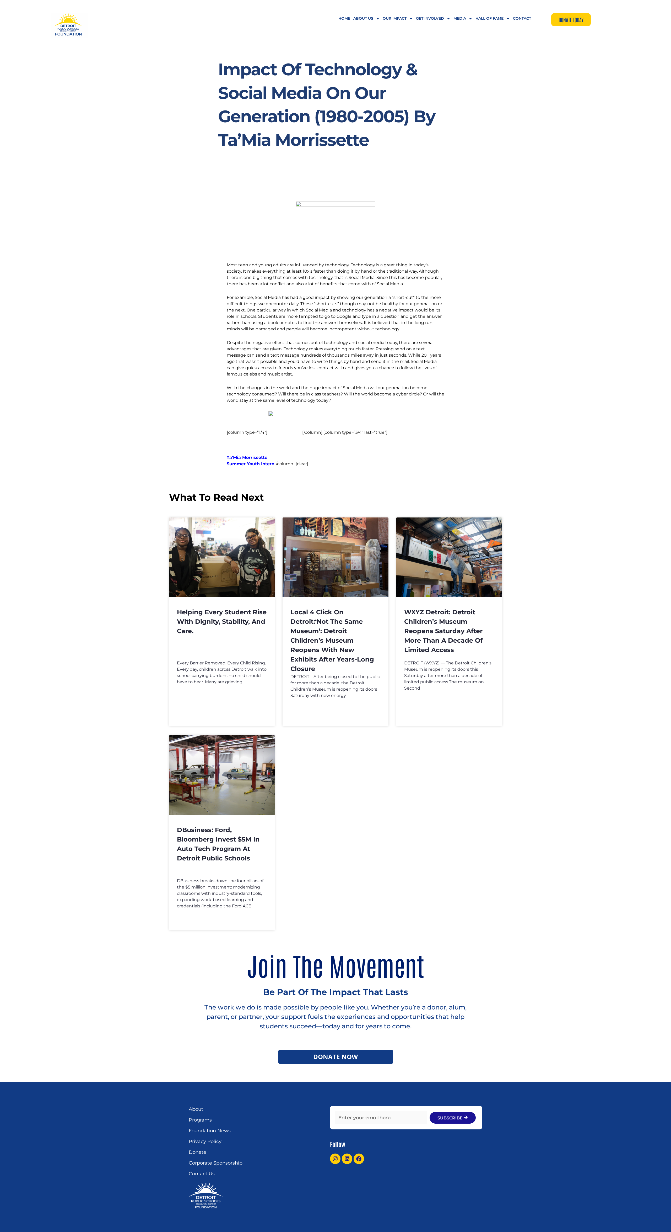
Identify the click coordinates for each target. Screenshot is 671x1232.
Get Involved (430, 18)
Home (344, 18)
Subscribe (450, 1117)
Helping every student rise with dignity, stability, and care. (222, 621)
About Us (363, 18)
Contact (522, 18)
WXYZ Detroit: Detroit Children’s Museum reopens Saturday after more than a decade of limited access (443, 631)
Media (459, 18)
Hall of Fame (489, 18)
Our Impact (395, 18)
